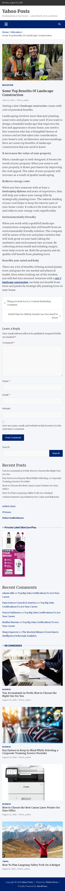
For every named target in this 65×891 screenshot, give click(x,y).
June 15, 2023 (8, 100)
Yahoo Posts (16, 11)
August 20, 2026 (9, 699)
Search (6, 447)
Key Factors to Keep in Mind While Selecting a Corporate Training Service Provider (30, 752)
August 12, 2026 (9, 814)
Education (7, 85)
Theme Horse (52, 882)
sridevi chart (8, 506)
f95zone (6, 512)
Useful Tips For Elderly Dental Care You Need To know (33, 316)
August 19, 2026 (9, 757)
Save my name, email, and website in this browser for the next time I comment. (31, 427)
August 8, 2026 (8, 868)
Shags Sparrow (10, 632)
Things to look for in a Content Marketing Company (29, 303)
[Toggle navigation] (6, 24)
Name (6, 381)
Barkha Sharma (10, 622)
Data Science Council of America (19, 602)
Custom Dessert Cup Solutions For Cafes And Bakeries (30, 497)
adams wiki (8, 593)
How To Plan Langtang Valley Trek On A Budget (27, 493)
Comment (8, 342)
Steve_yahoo (23, 100)
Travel (5, 861)
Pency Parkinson (11, 612)
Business (6, 689)
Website (6, 408)
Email (6, 394)
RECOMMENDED (13, 645)
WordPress (42, 886)
